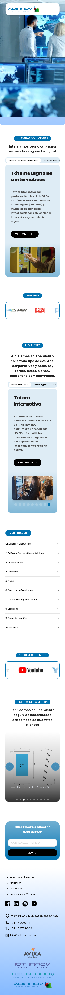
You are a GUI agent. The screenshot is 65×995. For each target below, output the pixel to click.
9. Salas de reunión (16, 618)
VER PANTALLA (24, 234)
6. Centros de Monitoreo (19, 590)
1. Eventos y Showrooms (19, 544)
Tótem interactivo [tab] (20, 384)
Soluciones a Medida (22, 894)
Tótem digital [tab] (40, 384)
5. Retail (9, 581)
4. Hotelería (11, 571)
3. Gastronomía (14, 562)
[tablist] (32, 160)
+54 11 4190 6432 (20, 922)
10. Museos (11, 627)
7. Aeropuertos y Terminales (21, 599)
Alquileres (15, 883)
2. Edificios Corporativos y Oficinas (24, 553)
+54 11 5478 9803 (21, 928)
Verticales (16, 888)
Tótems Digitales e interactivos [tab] (23, 160)
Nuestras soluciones (22, 877)
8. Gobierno (11, 609)
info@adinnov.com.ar (23, 935)
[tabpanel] (32, 221)
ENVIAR (32, 852)
